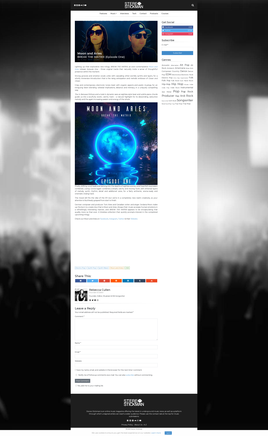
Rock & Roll (165, 101)
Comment (79, 316)
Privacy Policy (127, 425)
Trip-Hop (178, 104)
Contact (143, 14)
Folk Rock (175, 81)
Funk (181, 81)
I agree (168, 433)
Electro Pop (167, 78)
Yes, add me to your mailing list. (90, 386)
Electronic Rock (187, 75)
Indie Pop (165, 88)
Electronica (176, 75)
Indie (191, 84)
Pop (176, 91)
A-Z (145, 425)
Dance (183, 71)
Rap (177, 96)
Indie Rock (175, 88)
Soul (163, 104)
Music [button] (112, 14)
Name (78, 343)
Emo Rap (177, 78)
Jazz (163, 92)
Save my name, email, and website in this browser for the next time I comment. (109, 370)
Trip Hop (187, 104)
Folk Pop (166, 80)
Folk (191, 77)
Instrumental (187, 87)
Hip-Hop (166, 84)
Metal (169, 92)
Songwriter (185, 100)
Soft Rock (172, 101)
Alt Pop (184, 65)
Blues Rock (189, 68)
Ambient (170, 68)
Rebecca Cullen (94, 60)
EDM (168, 74)
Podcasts (154, 14)
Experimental (184, 78)
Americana (180, 68)
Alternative (174, 65)
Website (134, 219)
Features (103, 14)
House (186, 84)
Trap (173, 104)
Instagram (113, 219)
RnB (182, 95)
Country (175, 71)
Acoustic (166, 65)
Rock (189, 95)
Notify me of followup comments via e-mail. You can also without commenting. (115, 375)
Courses (164, 14)
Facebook (104, 219)
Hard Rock (188, 81)
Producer (168, 95)
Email (78, 352)
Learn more (156, 433)
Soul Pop (168, 104)
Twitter (121, 219)
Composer (166, 71)
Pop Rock (187, 91)
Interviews (124, 14)
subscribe (130, 375)
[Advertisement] (177, 139)
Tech (134, 14)
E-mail (165, 45)
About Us (138, 425)
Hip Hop (177, 84)
